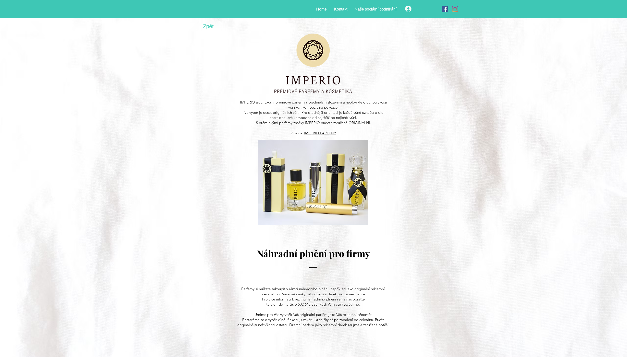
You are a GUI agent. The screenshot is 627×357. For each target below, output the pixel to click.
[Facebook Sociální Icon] (445, 9)
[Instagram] (455, 9)
